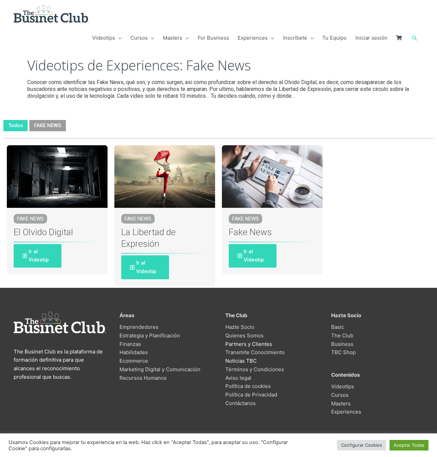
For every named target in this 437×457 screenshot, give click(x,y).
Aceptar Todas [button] (409, 445)
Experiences (346, 411)
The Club (342, 335)
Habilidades (133, 352)
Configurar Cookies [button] (361, 445)
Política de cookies (248, 386)
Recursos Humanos (143, 378)
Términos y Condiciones (254, 369)
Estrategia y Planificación (149, 335)
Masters (341, 403)
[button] (414, 38)
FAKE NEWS (47, 125)
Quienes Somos (244, 335)
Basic (337, 327)
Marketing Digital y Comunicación (159, 369)
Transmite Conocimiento (255, 352)
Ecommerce (133, 361)
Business (342, 344)
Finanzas (130, 344)
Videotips (342, 386)
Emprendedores (138, 327)
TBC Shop (343, 352)
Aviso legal (238, 378)
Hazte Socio (239, 327)
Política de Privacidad (251, 394)
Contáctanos (240, 403)
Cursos (340, 395)
